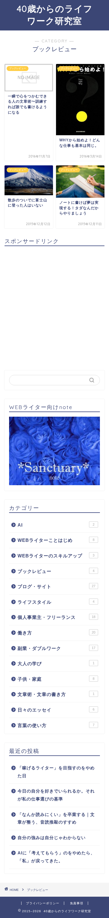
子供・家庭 (56, 679)
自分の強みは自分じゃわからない (52, 837)
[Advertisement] (54, 305)
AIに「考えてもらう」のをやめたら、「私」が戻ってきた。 (56, 857)
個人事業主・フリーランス (56, 617)
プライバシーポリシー (42, 903)
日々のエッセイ (56, 709)
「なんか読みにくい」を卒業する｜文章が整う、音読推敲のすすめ (56, 818)
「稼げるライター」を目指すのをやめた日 (56, 772)
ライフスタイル (56, 602)
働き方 (56, 632)
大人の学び (56, 663)
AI (56, 525)
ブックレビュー (56, 571)
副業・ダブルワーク (56, 648)
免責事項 (76, 903)
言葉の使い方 (56, 725)
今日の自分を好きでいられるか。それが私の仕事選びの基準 (56, 795)
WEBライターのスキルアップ (56, 555)
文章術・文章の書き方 (56, 694)
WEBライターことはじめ (56, 540)
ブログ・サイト (56, 586)
